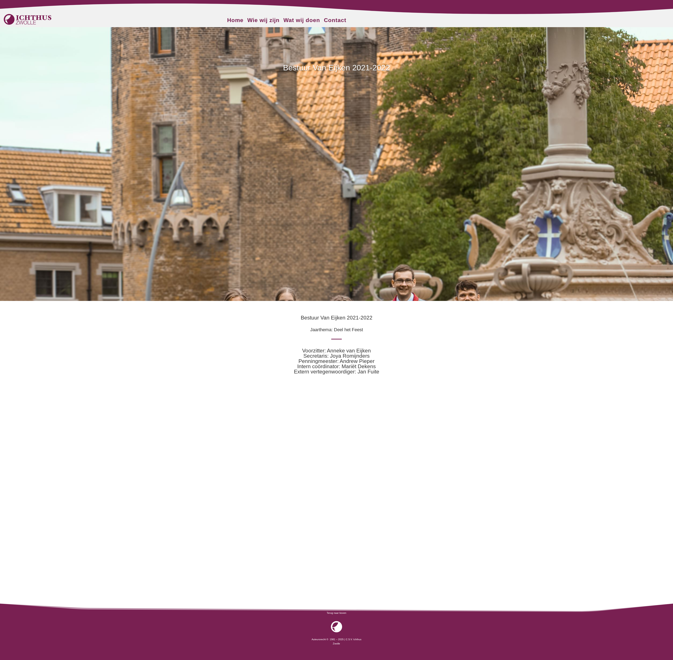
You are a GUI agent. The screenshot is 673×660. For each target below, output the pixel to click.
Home (235, 21)
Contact (335, 21)
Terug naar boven (336, 612)
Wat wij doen (301, 21)
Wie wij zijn (263, 21)
